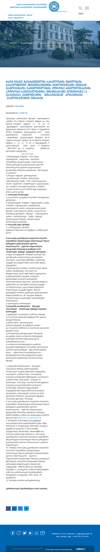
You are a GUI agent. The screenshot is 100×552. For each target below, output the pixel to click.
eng (81, 14)
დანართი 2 (35, 418)
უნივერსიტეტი (27, 43)
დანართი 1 (24, 418)
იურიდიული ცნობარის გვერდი (50, 43)
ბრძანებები (72, 43)
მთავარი (14, 43)
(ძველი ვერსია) (61, 11)
